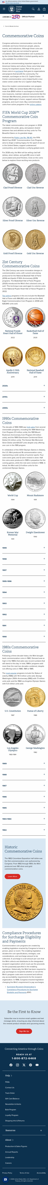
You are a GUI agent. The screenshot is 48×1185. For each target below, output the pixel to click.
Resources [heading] (10, 1130)
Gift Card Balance (12, 1098)
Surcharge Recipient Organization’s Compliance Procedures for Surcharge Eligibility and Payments (22, 989)
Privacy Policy (7, 1173)
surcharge (19, 71)
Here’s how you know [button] (12, 3)
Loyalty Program (11, 1115)
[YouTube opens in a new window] (37, 1065)
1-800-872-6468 (24, 1058)
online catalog (35, 104)
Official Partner (27, 16)
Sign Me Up (24, 1031)
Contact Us (9, 1087)
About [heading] (8, 1140)
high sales (31, 427)
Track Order (10, 1093)
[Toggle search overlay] (33, 9)
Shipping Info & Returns (14, 1120)
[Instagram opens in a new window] (17, 1065)
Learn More (12, 876)
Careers (8, 1163)
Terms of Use (24, 1173)
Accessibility (41, 1173)
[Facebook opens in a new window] (11, 1065)
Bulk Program (10, 1109)
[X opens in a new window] (24, 1065)
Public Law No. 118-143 (23, 137)
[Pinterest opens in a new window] (30, 1065)
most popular (11, 673)
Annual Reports (11, 1152)
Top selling (6, 295)
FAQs (7, 1082)
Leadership (9, 1157)
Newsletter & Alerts (13, 1104)
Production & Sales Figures (16, 1146)
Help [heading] (7, 1075)
